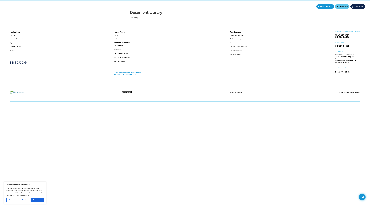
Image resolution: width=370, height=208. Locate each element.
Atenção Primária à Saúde (122, 57)
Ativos (116, 35)
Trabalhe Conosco (235, 54)
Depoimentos (14, 43)
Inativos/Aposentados (121, 39)
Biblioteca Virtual (119, 61)
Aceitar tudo (37, 200)
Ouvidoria (233, 43)
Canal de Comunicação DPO (238, 46)
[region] (25, 193)
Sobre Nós (13, 35)
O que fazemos (118, 45)
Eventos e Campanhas (121, 53)
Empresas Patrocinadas (17, 39)
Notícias (12, 50)
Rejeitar (24, 200)
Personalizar (13, 200)
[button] (147, 6)
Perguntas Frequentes (237, 35)
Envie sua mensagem (236, 39)
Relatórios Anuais (15, 46)
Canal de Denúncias (236, 50)
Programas (117, 49)
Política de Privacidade (235, 92)
